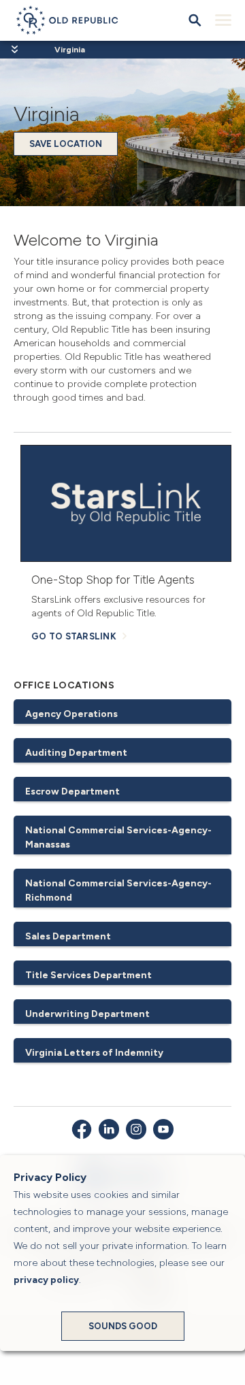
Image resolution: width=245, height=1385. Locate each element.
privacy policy (46, 1280)
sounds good (122, 1326)
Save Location (65, 144)
